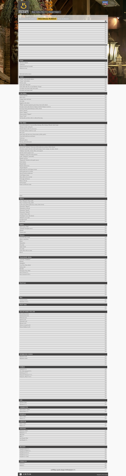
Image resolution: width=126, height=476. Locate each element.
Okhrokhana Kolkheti (47, 19)
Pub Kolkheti (63, 19)
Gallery (38, 12)
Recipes (51, 12)
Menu (46, 12)
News (42, 12)
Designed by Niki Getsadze (102, 474)
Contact (57, 12)
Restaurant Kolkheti (28, 19)
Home (33, 12)
